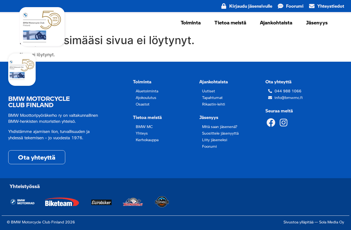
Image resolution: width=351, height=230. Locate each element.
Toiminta (191, 22)
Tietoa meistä (230, 22)
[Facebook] (270, 122)
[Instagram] (283, 122)
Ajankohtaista (276, 22)
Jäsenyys (317, 22)
